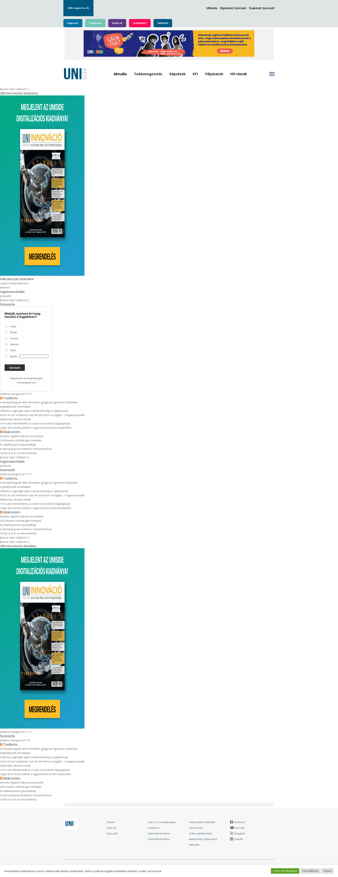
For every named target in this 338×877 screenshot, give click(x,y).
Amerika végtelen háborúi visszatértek (21, 436)
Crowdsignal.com (26, 382)
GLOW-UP (117, 23)
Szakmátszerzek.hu (159, 839)
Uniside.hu (153, 827)
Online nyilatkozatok (200, 833)
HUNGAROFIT (140, 23)
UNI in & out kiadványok (162, 822)
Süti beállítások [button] (310, 870)
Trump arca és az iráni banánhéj (18, 453)
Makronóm (11, 432)
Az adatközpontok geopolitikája (18, 444)
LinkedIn (238, 839)
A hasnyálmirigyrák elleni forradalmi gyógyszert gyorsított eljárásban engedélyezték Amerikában (39, 404)
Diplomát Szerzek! (233, 8)
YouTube (239, 827)
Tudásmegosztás (148, 73)
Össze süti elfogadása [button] (285, 870)
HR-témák (238, 73)
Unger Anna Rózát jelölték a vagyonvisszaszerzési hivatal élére (35, 427)
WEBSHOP (163, 23)
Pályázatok (214, 73)
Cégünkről (72, 23)
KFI (195, 73)
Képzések (177, 73)
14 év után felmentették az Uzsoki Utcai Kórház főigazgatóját (35, 423)
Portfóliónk (95, 23)
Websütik (194, 844)
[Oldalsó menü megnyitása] (272, 74)
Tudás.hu (10, 398)
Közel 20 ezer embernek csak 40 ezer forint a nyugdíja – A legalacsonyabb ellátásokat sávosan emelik (42, 417)
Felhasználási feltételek (202, 822)
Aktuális (120, 73)
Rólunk (110, 822)
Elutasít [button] (327, 870)
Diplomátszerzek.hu (159, 833)
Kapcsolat (112, 833)
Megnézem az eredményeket (26, 378)
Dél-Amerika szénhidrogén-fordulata (20, 440)
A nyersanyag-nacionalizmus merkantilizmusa (26, 448)
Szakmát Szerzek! (262, 8)
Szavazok (14, 367)
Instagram (239, 833)
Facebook (239, 822)
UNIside (211, 8)
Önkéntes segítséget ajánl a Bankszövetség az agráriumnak (34, 410)
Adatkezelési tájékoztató (203, 839)
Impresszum (196, 827)
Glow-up (111, 827)
